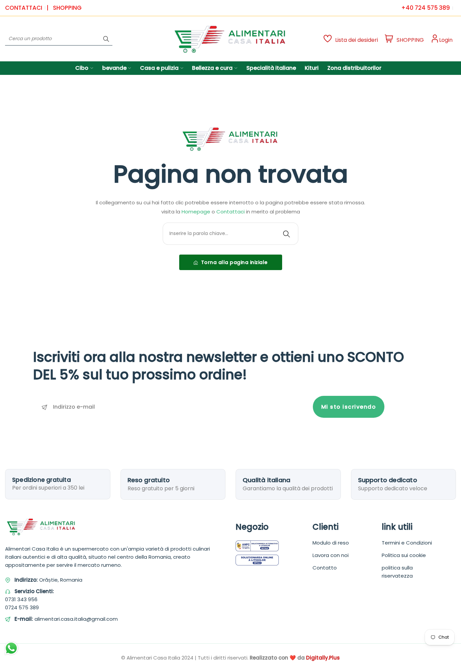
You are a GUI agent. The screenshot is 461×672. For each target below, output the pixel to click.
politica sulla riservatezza (397, 571)
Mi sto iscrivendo (348, 407)
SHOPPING (67, 8)
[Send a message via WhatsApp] (11, 648)
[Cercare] (106, 39)
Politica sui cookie (404, 555)
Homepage (196, 211)
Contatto (325, 567)
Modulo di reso (331, 542)
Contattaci (23, 8)
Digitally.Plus (323, 657)
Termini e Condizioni (407, 542)
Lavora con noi (331, 555)
